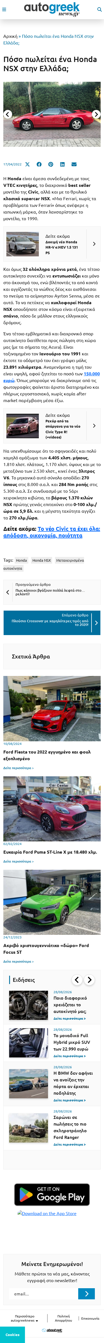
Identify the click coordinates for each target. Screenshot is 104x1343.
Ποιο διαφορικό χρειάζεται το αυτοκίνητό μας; (70, 1004)
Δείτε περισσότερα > (18, 768)
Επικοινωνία (90, 1318)
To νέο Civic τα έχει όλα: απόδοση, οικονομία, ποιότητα (51, 532)
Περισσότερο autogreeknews (23, 1318)
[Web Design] (52, 1330)
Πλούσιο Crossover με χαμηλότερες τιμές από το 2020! (50, 622)
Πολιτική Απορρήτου (63, 1318)
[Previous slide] (7, 114)
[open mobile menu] (4, 9)
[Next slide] (96, 114)
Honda (21, 560)
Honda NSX (41, 560)
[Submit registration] (86, 1293)
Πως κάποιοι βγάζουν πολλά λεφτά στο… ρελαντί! (50, 592)
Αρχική (10, 36)
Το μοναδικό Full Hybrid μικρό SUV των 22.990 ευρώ (72, 1042)
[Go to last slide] (77, 979)
